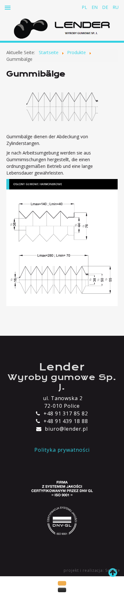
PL (85, 7)
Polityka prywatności (62, 449)
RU (116, 7)
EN (95, 7)
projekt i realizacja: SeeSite (92, 570)
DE (105, 7)
